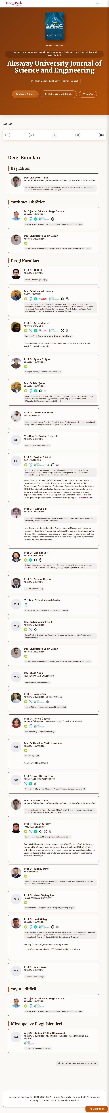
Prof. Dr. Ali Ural (33, 270)
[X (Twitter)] (54, 135)
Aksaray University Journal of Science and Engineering (54, 66)
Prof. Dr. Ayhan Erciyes (37, 359)
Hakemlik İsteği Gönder (60, 94)
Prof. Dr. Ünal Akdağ (35, 919)
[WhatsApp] (31, 135)
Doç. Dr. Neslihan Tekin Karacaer (43, 743)
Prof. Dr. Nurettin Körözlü (38, 776)
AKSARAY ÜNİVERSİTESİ (36, 52)
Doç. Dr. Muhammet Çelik (38, 622)
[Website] (67, 330)
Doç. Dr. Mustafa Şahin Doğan (41, 235)
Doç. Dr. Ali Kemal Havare (38, 291)
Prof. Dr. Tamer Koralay (37, 824)
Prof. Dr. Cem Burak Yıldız (38, 412)
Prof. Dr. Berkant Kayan (37, 579)
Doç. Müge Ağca (33, 673)
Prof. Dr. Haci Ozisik (35, 508)
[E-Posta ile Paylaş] (101, 135)
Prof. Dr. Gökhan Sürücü (37, 457)
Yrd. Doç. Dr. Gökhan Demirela (41, 436)
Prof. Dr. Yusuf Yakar (36, 967)
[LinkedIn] (78, 135)
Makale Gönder (27, 94)
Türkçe (97, 4)
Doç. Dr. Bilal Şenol (34, 383)
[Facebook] (7, 135)
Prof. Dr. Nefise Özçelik (37, 718)
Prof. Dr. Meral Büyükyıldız (39, 895)
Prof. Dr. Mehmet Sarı (36, 552)
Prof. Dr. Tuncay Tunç (36, 868)
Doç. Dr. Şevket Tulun (36, 177)
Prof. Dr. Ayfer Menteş (36, 323)
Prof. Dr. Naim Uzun (35, 694)
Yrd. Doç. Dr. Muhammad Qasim (42, 600)
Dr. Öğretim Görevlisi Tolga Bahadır (44, 211)
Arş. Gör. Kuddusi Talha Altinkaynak (44, 1033)
